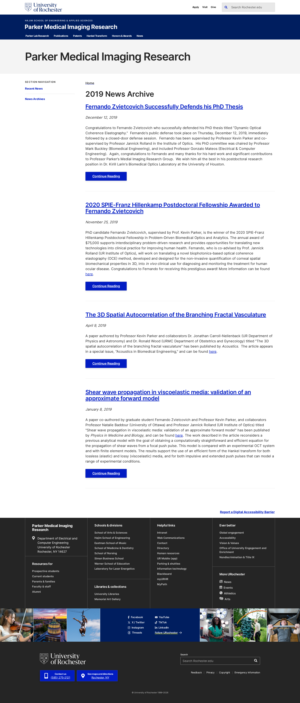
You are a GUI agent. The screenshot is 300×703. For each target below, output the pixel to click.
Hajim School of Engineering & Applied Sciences (59, 20)
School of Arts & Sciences (110, 532)
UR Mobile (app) (167, 558)
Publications (61, 35)
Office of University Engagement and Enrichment (242, 550)
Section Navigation (40, 82)
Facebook (137, 617)
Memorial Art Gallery (107, 599)
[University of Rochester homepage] (43, 7)
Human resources (168, 553)
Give (213, 7)
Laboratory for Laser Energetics (114, 568)
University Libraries (106, 594)
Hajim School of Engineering (112, 538)
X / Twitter (138, 622)
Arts (227, 599)
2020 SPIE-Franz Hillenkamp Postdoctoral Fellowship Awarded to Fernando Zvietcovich (172, 208)
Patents (77, 35)
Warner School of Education (112, 563)
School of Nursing (105, 553)
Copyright (224, 672)
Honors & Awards (122, 35)
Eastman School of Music (110, 543)
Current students (43, 576)
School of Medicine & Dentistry (114, 548)
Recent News (34, 88)
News (140, 35)
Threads (137, 632)
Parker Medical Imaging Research (71, 27)
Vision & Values (229, 543)
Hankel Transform (97, 35)
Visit (204, 7)
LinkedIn (164, 627)
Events (228, 588)
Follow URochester (166, 632)
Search (184, 654)
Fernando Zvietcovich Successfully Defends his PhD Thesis (164, 106)
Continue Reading (106, 176)
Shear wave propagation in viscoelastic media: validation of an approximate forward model (168, 395)
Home (89, 83)
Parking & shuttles (168, 563)
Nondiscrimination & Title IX (236, 557)
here (89, 273)
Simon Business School (109, 558)
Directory (163, 548)
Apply (195, 7)
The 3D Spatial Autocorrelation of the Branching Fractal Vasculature (175, 314)
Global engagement (231, 532)
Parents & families (43, 581)
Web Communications (171, 538)
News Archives (35, 99)
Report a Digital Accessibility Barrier (247, 512)
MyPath (162, 584)
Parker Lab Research (37, 35)
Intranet (162, 532)
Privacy (210, 672)
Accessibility (227, 538)
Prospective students (45, 571)
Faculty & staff (41, 586)
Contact (162, 543)
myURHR (162, 579)
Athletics (230, 593)
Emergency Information (247, 672)
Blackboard (164, 574)
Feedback (196, 672)
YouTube (164, 617)
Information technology (172, 568)
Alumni (36, 592)
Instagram (138, 627)
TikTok (163, 622)
